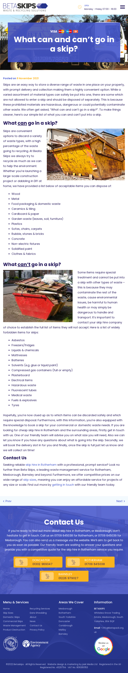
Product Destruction (14, 629)
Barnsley (63, 634)
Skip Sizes (8, 612)
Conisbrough (66, 625)
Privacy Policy (37, 629)
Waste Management (14, 625)
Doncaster (64, 621)
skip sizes (29, 480)
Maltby (62, 629)
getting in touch (63, 485)
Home (6, 608)
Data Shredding (38, 612)
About (33, 617)
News (32, 621)
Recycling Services (40, 608)
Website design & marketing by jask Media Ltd (72, 664)
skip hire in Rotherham (41, 465)
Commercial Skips (13, 621)
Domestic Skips (11, 617)
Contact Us (36, 625)
